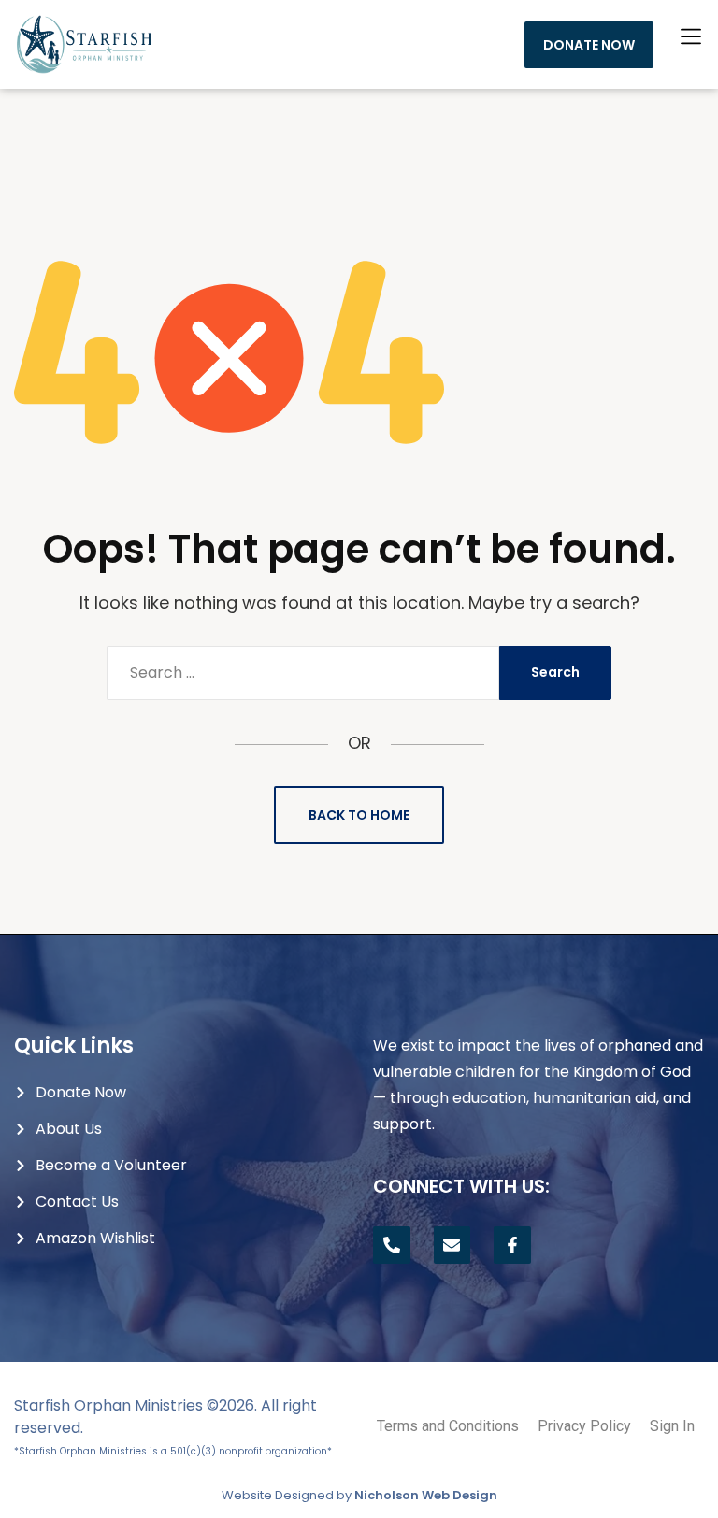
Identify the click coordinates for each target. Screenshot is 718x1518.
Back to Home (359, 815)
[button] (691, 36)
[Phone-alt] (391, 1245)
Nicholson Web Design (425, 1495)
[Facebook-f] (512, 1245)
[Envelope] (452, 1245)
